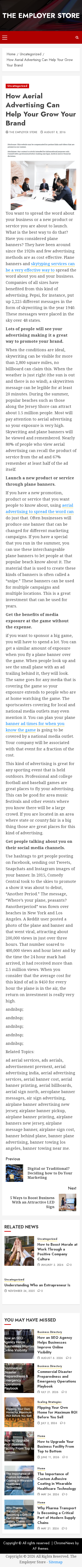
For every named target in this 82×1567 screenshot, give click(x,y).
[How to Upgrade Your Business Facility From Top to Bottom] (19, 1446)
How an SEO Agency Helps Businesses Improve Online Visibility (54, 1345)
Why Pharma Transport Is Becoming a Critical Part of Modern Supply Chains (56, 1515)
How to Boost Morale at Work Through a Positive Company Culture (57, 1252)
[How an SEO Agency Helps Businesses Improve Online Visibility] (19, 1344)
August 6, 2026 (52, 1358)
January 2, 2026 (52, 1265)
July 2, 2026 (49, 1423)
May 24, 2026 (50, 1494)
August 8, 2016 (55, 132)
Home (41, 1436)
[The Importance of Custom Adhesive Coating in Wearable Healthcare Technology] (19, 1480)
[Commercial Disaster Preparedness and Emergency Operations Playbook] (19, 1378)
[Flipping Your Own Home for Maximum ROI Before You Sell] (19, 1412)
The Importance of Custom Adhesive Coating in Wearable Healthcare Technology (56, 1481)
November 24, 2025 (21, 1291)
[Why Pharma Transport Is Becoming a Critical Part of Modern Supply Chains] (19, 1514)
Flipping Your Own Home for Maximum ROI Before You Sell (57, 1412)
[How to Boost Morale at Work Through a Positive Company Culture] (19, 1251)
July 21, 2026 (50, 1392)
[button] (4, 37)
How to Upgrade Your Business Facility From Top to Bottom (55, 1446)
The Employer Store (41, 15)
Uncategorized (17, 86)
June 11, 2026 (50, 1457)
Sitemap (56, 1562)
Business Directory (49, 1332)
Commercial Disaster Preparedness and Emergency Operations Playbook (56, 1379)
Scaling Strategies (49, 1402)
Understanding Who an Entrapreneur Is (37, 1285)
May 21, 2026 (50, 1528)
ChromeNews (64, 1543)
